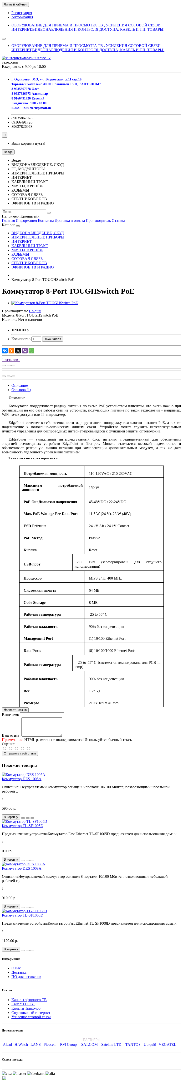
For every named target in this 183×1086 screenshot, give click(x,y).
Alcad (7, 1044)
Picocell (50, 1044)
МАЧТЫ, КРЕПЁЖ (27, 250)
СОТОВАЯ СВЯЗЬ (27, 259)
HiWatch (21, 1044)
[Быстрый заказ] (23, 818)
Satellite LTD (111, 1044)
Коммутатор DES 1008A (21, 868)
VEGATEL (167, 1044)
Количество (20, 339)
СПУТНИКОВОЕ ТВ (29, 263)
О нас (16, 968)
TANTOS (133, 1044)
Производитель (98, 220)
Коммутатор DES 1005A (21, 779)
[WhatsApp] (31, 350)
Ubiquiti (150, 1044)
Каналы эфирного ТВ (29, 1000)
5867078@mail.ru (37, 108)
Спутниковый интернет (30, 1013)
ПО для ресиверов (26, 977)
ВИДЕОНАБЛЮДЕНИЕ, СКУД (37, 233)
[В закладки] (8, 365)
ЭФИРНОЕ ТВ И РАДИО (32, 267)
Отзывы (118, 220)
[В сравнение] (13, 365)
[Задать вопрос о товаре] (4, 365)
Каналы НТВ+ (23, 1004)
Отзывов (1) (21, 390)
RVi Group (68, 1044)
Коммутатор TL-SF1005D (22, 826)
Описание (19, 385)
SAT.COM (89, 1044)
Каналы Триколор (26, 1008)
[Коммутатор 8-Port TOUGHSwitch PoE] (44, 303)
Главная (8, 220)
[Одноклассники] (11, 350)
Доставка (18, 972)
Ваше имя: (10, 715)
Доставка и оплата (70, 220)
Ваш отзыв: (11, 735)
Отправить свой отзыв (20, 753)
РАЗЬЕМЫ (20, 254)
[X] (18, 350)
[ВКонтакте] (5, 350)
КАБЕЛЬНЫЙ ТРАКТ (29, 246)
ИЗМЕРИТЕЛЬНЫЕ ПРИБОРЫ (37, 237)
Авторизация (22, 17)
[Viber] (25, 350)
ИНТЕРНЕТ (21, 241)
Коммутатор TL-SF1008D (22, 915)
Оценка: (8, 744)
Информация (26, 220)
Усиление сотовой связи (31, 1017)
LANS (35, 1044)
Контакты (46, 220)
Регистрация (21, 13)
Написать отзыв (15, 710)
